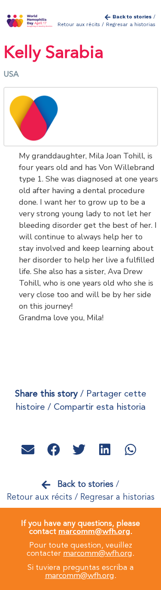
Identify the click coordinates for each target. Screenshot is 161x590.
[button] (29, 449)
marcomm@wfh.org (94, 531)
